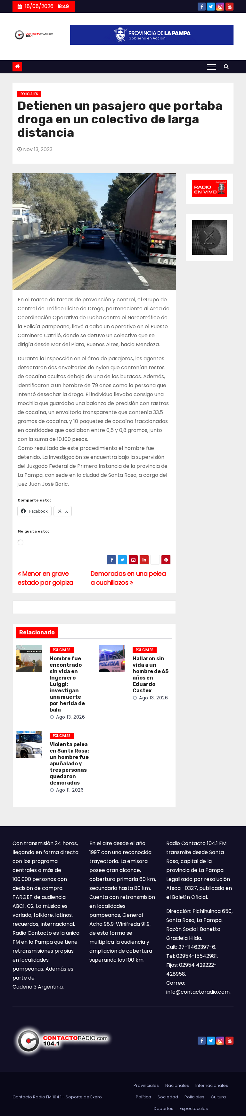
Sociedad (168, 1097)
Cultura (218, 1097)
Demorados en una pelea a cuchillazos (128, 578)
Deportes (163, 1108)
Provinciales (146, 1085)
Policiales (29, 94)
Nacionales (177, 1085)
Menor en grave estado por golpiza (45, 578)
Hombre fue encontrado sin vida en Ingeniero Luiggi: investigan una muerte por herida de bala (67, 684)
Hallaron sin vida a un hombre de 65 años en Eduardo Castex (150, 675)
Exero (96, 1097)
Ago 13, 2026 (70, 717)
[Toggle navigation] (211, 66)
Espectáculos (194, 1108)
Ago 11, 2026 (70, 790)
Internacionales (211, 1085)
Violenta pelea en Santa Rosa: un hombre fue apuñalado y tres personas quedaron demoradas (69, 763)
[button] (226, 66)
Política (143, 1097)
